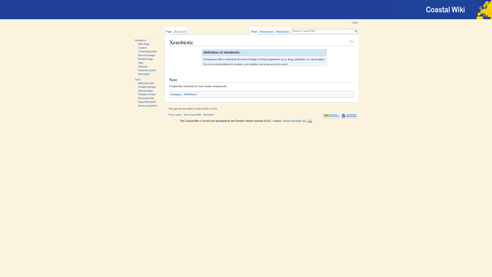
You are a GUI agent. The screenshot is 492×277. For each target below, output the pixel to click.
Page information (147, 102)
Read (254, 31)
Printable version (147, 94)
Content (142, 48)
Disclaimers (208, 114)
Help (140, 63)
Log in (355, 22)
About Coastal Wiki (192, 114)
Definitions (190, 94)
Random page (145, 59)
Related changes (147, 87)
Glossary (142, 66)
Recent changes (146, 55)
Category (176, 94)
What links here (146, 83)
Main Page (144, 44)
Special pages (145, 90)
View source (266, 31)
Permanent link (146, 98)
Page (169, 31)
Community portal (147, 51)
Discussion (180, 31)
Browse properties (147, 105)
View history (282, 31)
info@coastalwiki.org (294, 120)
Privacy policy (174, 114)
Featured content (147, 70)
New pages (144, 74)
